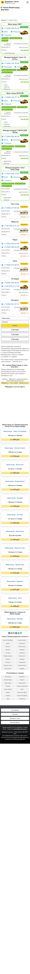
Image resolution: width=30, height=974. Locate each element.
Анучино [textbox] (5, 322)
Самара (8, 695)
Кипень (8, 659)
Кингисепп (22, 656)
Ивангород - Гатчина (15, 515)
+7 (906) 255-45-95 (11, 283)
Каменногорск (8, 656)
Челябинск (22, 698)
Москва (8, 686)
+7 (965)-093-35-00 (11, 247)
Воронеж (22, 676)
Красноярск (22, 683)
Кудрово (22, 668)
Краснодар (8, 683)
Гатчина (8, 652)
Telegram (7, 35)
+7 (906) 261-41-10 (11, 304)
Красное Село (8, 665)
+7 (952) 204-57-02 (11, 244)
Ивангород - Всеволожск (15, 481)
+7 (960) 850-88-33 (11, 136)
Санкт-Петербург (8, 640)
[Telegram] (14, 633)
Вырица (22, 649)
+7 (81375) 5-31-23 (11, 226)
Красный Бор (22, 665)
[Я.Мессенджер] (21, 633)
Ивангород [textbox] (6, 318)
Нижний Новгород (22, 686)
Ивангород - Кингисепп (15, 531)
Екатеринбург (8, 679)
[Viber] (16, 633)
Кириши (22, 659)
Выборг (8, 649)
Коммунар (22, 662)
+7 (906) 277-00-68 (11, 208)
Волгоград (8, 676)
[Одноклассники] (11, 633)
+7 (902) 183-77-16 (11, 97)
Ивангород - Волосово (15, 465)
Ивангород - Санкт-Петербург (15, 431)
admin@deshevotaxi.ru (20, 729)
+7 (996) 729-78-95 (11, 63)
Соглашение (15, 710)
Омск (22, 689)
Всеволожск (22, 646)
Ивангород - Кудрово (15, 581)
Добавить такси (15, 718)
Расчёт (15, 325)
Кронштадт (8, 668)
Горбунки (22, 652)
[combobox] (15, 318)
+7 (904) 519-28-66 (11, 265)
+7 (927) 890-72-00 (11, 174)
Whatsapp (17, 32)
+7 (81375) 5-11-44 (11, 286)
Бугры (8, 643)
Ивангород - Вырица (15, 498)
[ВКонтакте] (9, 633)
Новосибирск (8, 689)
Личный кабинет (15, 722)
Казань (22, 679)
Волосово (22, 643)
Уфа (8, 698)
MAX (6, 32)
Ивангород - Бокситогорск (15, 448)
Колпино (7, 662)
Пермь (8, 692)
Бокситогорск (22, 640)
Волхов (8, 646)
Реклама (15, 714)
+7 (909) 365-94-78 (11, 28)
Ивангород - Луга (15, 598)
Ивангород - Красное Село (15, 548)
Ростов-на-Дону (22, 692)
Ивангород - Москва (15, 619)
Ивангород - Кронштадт (15, 565)
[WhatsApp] (19, 633)
